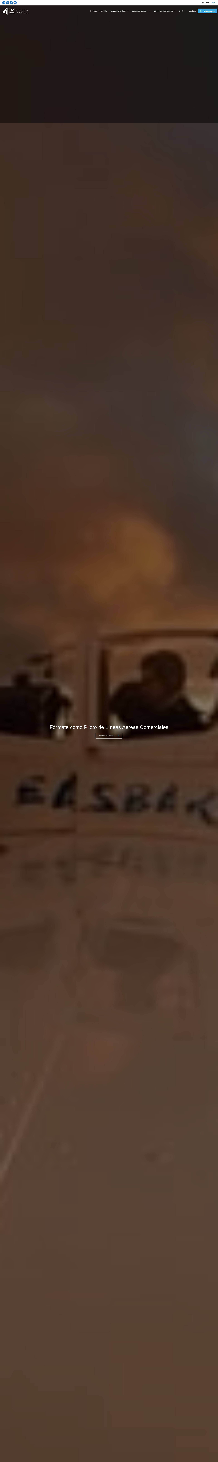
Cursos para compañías (163, 11)
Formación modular (118, 11)
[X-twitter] (7, 2)
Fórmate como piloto (98, 11)
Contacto (192, 11)
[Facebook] (15, 2)
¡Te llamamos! (209, 11)
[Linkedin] (11, 2)
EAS (181, 11)
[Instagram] (3, 2)
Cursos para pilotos (139, 11)
